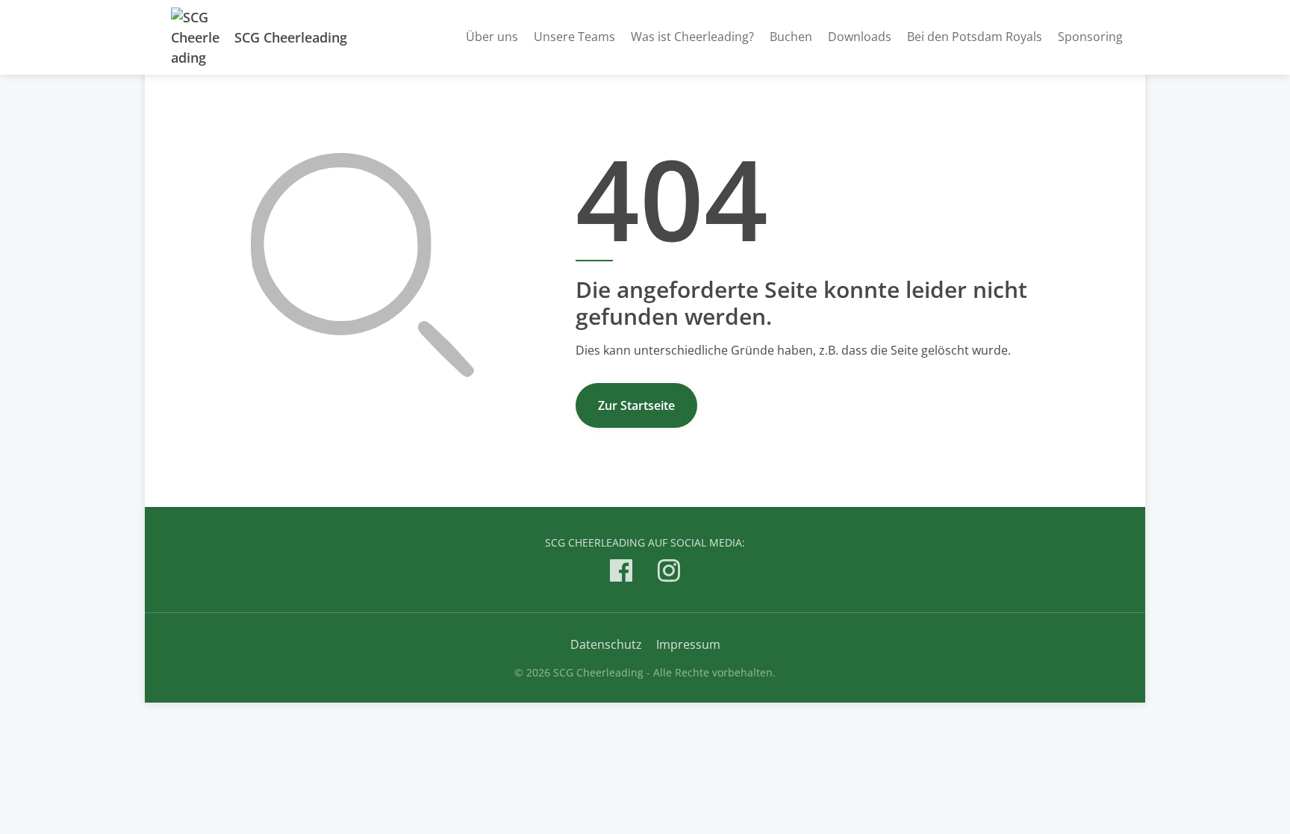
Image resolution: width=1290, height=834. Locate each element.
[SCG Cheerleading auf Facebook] (621, 573)
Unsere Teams (574, 36)
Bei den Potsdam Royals (974, 36)
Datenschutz (606, 644)
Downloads (859, 36)
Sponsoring (1090, 36)
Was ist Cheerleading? (692, 36)
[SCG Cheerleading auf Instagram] (669, 573)
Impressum (688, 644)
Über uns (492, 36)
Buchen (791, 36)
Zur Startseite (636, 405)
